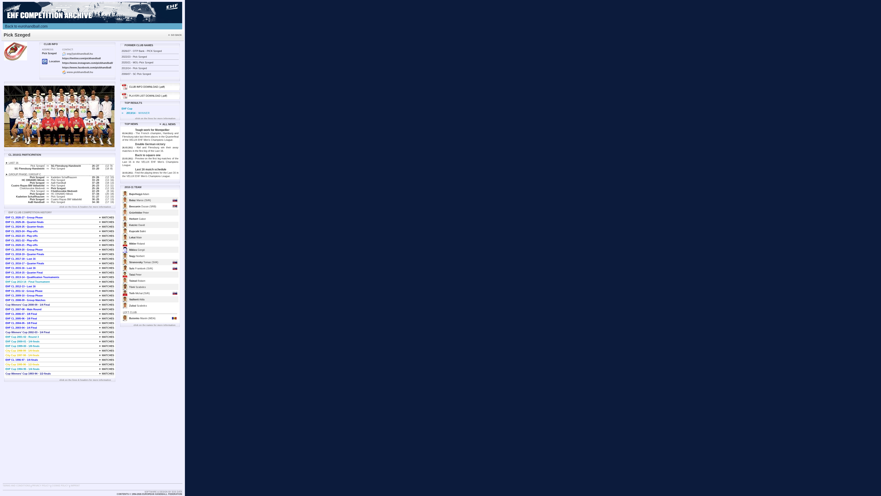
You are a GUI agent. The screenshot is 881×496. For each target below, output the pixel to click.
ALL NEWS (167, 124)
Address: (48, 49)
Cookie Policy (60, 486)
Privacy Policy (41, 486)
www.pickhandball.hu (80, 72)
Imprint (75, 486)
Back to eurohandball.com (26, 26)
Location (54, 61)
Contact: (67, 49)
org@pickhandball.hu (80, 53)
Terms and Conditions (16, 486)
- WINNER (136, 113)
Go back (175, 35)
